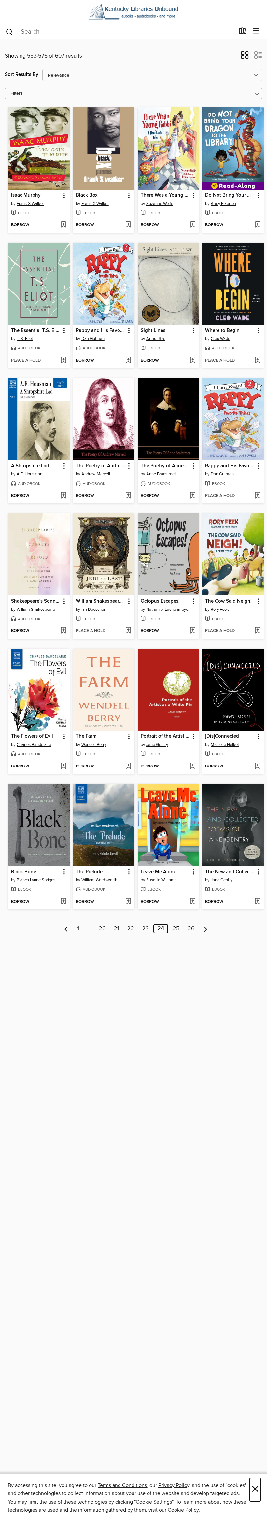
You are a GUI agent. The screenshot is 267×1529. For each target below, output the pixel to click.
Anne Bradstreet (161, 474)
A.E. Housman (29, 474)
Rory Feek (220, 609)
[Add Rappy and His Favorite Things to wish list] (128, 360)
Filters (16, 93)
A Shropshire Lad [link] (30, 466)
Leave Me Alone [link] (158, 872)
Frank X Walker (30, 203)
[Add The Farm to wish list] (128, 766)
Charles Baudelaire (34, 744)
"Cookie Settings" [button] (153, 1502)
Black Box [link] (86, 195)
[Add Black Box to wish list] (128, 225)
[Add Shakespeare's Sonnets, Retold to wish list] (63, 631)
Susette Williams (161, 880)
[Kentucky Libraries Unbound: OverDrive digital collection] (133, 11)
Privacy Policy (173, 1485)
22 (130, 928)
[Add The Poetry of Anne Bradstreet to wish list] (193, 496)
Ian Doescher (93, 609)
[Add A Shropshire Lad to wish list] (63, 496)
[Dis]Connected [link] (222, 736)
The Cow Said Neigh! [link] (228, 601)
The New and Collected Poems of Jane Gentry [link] (230, 872)
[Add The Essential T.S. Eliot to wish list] (63, 360)
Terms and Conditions (122, 1485)
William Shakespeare (36, 609)
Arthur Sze (155, 338)
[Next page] (205, 929)
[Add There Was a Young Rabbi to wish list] (193, 225)
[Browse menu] (256, 31)
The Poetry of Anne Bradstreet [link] (165, 466)
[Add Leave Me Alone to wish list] (193, 902)
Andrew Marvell (95, 474)
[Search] (9, 31)
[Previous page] (66, 929)
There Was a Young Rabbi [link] (165, 195)
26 (191, 928)
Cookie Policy (183, 1510)
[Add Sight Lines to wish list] (193, 360)
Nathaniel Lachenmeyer (168, 609)
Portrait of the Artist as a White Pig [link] (165, 736)
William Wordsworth (99, 880)
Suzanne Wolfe (159, 203)
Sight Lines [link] (153, 330)
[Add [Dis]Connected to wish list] (257, 766)
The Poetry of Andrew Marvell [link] (100, 466)
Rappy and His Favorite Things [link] (100, 330)
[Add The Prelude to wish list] (128, 902)
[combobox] (120, 31)
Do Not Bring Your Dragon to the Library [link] (230, 195)
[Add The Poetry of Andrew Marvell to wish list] (128, 496)
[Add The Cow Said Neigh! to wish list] (257, 631)
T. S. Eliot (25, 338)
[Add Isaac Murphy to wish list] (63, 225)
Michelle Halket (225, 744)
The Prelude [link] (89, 872)
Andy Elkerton (223, 203)
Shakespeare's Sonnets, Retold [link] (36, 601)
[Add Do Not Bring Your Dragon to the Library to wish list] (257, 225)
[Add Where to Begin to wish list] (257, 360)
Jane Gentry (157, 744)
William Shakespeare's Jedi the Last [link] (100, 601)
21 (116, 928)
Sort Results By (21, 74)
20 (102, 928)
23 (145, 928)
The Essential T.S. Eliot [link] (36, 330)
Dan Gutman (93, 338)
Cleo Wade (220, 338)
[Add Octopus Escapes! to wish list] (193, 631)
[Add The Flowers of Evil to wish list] (63, 766)
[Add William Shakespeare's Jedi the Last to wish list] (128, 631)
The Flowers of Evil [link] (32, 736)
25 (176, 928)
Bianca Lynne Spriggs (36, 880)
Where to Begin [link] (222, 330)
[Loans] (243, 32)
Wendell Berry (93, 744)
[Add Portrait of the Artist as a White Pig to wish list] (193, 766)
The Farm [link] (86, 736)
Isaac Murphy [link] (26, 195)
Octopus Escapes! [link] (160, 601)
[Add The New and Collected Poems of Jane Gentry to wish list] (257, 902)
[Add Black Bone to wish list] (63, 902)
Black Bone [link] (23, 872)
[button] (245, 57)
